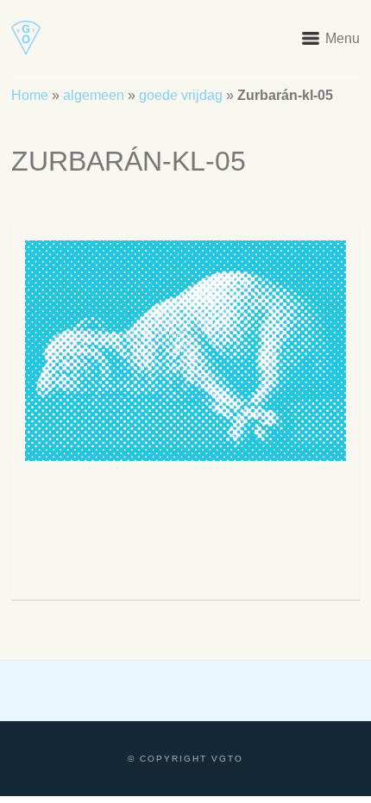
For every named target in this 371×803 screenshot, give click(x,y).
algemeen (93, 95)
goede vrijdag (181, 95)
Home (29, 95)
